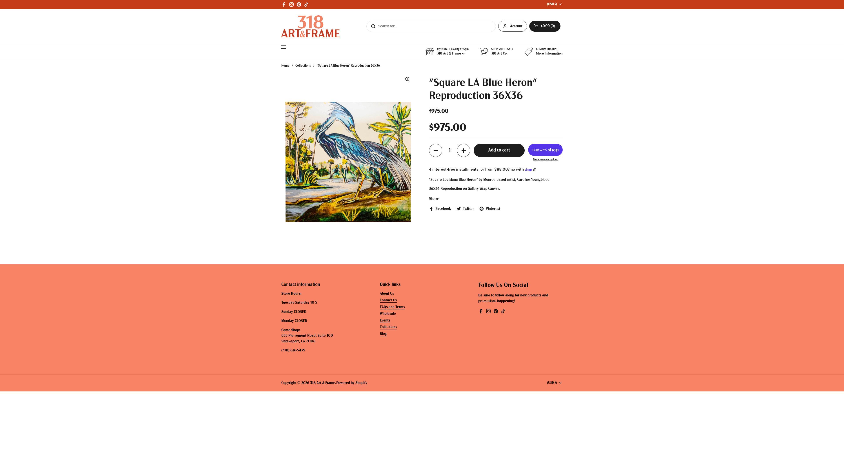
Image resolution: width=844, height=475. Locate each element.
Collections (303, 66)
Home (285, 66)
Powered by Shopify (351, 383)
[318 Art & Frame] (310, 26)
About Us (387, 294)
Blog (383, 334)
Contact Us (388, 300)
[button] (544, 26)
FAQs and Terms (392, 307)
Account (516, 26)
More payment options (545, 159)
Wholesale (388, 314)
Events (385, 320)
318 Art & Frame (322, 383)
